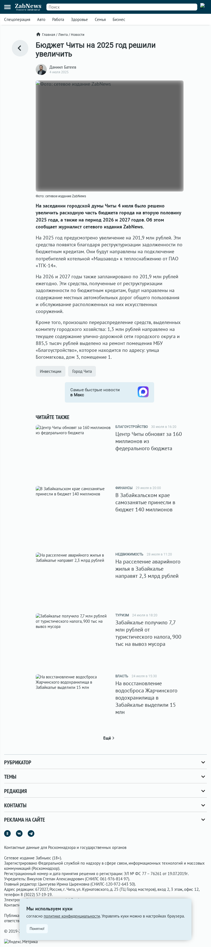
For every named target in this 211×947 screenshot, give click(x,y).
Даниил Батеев (62, 67)
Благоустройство (131, 427)
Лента (63, 35)
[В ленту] (20, 48)
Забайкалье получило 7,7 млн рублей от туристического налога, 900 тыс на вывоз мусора (148, 633)
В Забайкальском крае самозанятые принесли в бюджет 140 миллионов (145, 502)
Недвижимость (129, 554)
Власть (121, 676)
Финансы (123, 488)
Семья (100, 19)
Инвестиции (50, 371)
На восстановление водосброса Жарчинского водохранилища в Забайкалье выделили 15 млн (146, 698)
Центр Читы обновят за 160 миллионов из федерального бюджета (148, 441)
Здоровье (79, 19)
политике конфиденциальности (72, 916)
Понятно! (37, 929)
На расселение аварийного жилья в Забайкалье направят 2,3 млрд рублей (148, 568)
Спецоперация (17, 19)
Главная (48, 35)
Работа (58, 19)
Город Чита (82, 371)
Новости (77, 35)
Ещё (107, 738)
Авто (41, 19)
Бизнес (119, 19)
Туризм (122, 615)
